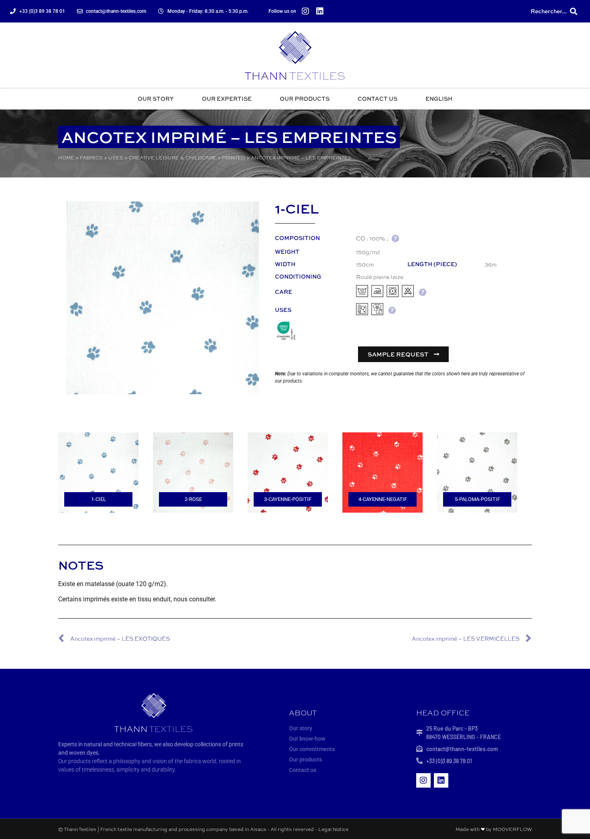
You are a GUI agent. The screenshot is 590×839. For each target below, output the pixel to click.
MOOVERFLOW (512, 829)
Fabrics (91, 157)
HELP (395, 238)
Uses (115, 157)
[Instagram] (305, 11)
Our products (305, 98)
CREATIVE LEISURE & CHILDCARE (172, 157)
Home (66, 157)
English (438, 98)
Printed (233, 157)
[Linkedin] (320, 11)
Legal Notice (333, 829)
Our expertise (227, 98)
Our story (156, 98)
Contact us (377, 98)
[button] (573, 11)
